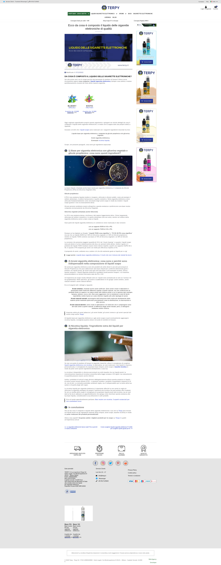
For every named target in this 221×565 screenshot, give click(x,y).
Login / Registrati (206, 9)
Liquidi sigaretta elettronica (103, 13)
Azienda (108, 17)
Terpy (81, 314)
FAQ (207, 1)
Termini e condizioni (134, 475)
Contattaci (201, 1)
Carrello (215, 8)
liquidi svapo (84, 130)
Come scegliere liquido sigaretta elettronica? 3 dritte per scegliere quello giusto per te (116, 427)
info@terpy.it (102, 475)
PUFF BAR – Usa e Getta (77, 13)
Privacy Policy (132, 470)
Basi (129, 13)
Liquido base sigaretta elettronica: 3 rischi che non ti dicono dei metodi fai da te (104, 255)
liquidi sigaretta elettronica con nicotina (78, 365)
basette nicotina (121, 367)
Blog (115, 17)
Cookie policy (132, 473)
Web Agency (152, 559)
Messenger (102, 478)
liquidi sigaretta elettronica (100, 81)
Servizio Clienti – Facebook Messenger (16, 1)
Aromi (121, 13)
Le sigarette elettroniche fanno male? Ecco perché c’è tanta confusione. (81, 427)
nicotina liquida (104, 140)
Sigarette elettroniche (143, 13)
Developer (153, 562)
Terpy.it (118, 418)
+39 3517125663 (34, 1)
